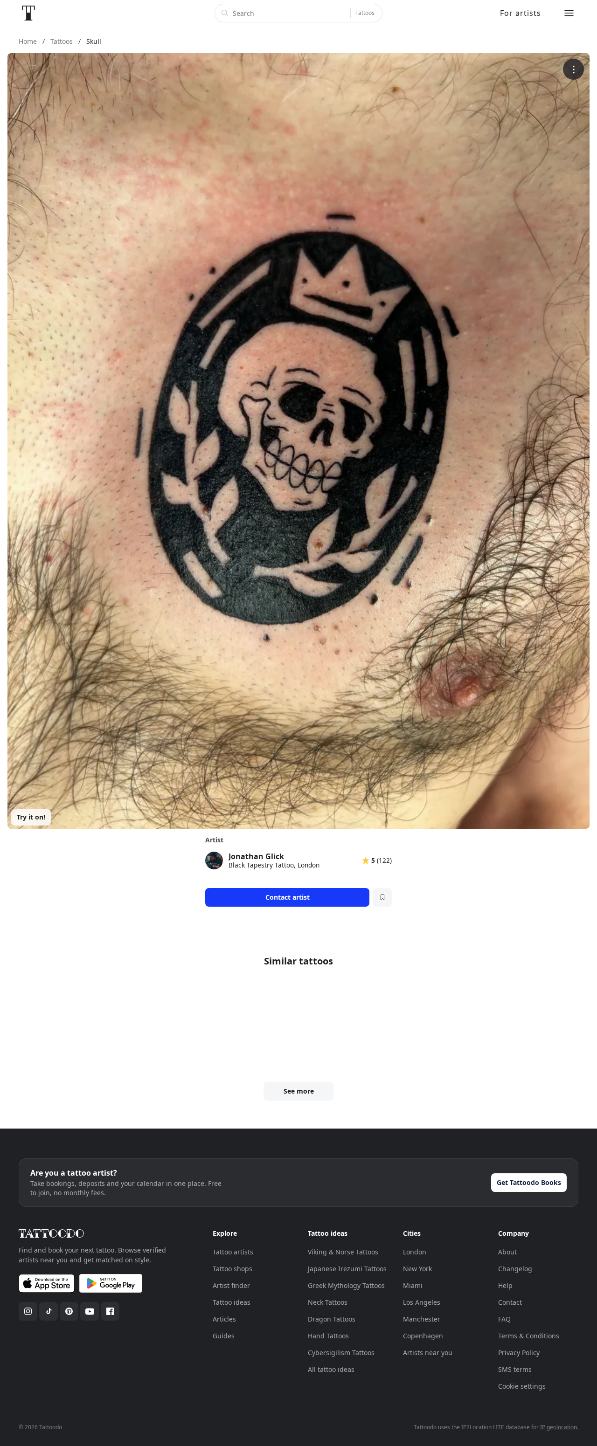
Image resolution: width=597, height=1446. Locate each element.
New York (417, 1268)
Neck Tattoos (327, 1302)
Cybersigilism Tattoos (341, 1352)
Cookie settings (522, 1386)
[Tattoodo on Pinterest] (69, 1311)
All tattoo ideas (331, 1369)
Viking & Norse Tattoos (343, 1251)
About (507, 1251)
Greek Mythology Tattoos (346, 1285)
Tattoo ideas (231, 1302)
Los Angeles (421, 1302)
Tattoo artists (233, 1251)
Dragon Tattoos (331, 1319)
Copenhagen (423, 1335)
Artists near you (427, 1352)
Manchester (421, 1319)
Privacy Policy (519, 1352)
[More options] (573, 69)
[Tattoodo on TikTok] (48, 1311)
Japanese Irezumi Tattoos (347, 1268)
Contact (510, 1302)
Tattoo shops (232, 1268)
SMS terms (515, 1369)
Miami (413, 1285)
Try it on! (31, 817)
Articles (224, 1319)
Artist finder (231, 1285)
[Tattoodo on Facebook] (110, 1311)
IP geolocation (558, 1427)
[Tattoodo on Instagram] (28, 1311)
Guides (224, 1335)
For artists (520, 13)
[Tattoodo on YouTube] (89, 1311)
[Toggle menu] (569, 13)
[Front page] (28, 13)
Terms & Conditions (528, 1335)
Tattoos (365, 13)
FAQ (504, 1319)
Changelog (515, 1268)
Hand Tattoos (328, 1335)
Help (505, 1285)
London (414, 1251)
